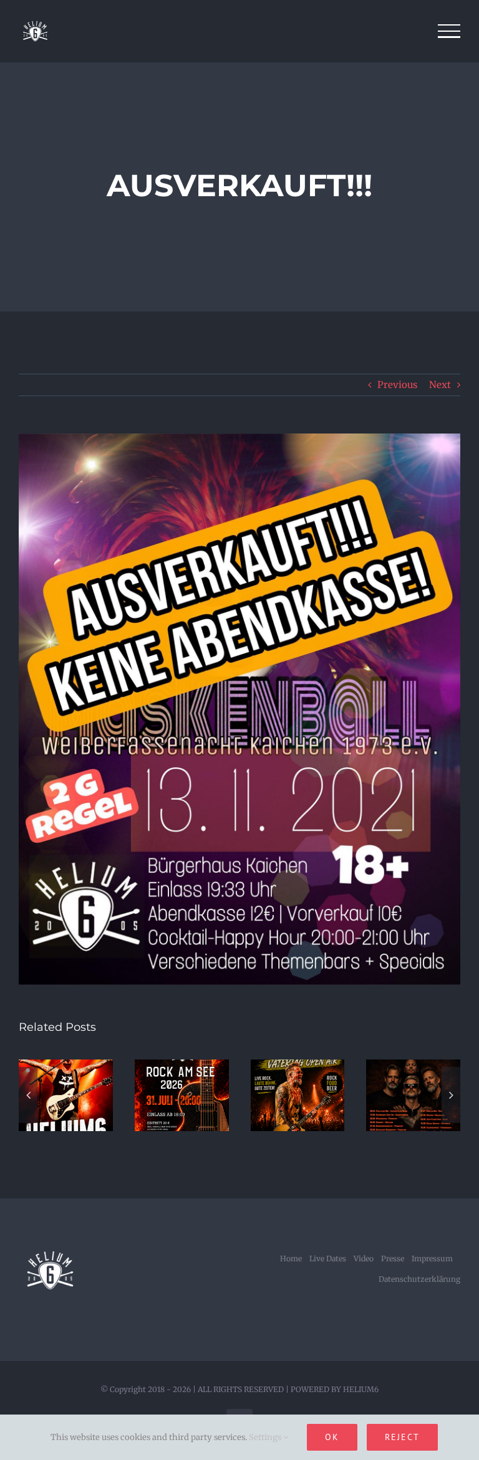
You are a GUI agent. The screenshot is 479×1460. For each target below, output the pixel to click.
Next (440, 385)
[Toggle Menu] (449, 31)
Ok (332, 1437)
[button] (28, 1095)
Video (364, 1258)
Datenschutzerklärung (419, 1279)
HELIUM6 (361, 1389)
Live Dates (327, 1258)
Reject (402, 1437)
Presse (392, 1258)
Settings (266, 1437)
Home (291, 1258)
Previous (397, 385)
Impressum (432, 1258)
